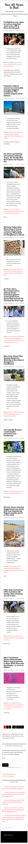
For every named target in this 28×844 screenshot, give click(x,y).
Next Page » (20, 727)
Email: (3, 758)
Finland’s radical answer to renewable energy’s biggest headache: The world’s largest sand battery (13, 91)
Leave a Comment (20, 30)
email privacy (18, 767)
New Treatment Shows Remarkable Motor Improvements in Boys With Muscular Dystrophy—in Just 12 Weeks (14, 662)
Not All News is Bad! (14, 6)
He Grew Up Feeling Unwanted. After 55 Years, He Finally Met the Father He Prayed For (13, 158)
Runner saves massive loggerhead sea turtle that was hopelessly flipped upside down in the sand (14, 511)
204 (14, 727)
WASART (6, 74)
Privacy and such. (8, 835)
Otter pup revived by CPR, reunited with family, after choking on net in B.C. (13, 593)
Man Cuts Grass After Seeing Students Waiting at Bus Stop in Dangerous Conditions (14, 360)
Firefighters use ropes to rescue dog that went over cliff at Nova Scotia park (14, 25)
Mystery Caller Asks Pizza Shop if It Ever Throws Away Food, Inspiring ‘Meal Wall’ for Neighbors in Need (14, 231)
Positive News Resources (9, 774)
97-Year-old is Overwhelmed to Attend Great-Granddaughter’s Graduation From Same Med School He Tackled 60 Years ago (13, 295)
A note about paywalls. (8, 776)
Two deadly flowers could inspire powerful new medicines (13, 433)
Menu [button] (15, 16)
